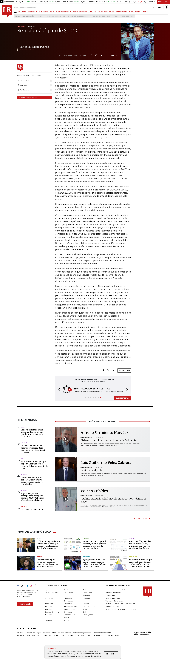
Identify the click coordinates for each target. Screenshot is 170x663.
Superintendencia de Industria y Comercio (122, 609)
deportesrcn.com (112, 635)
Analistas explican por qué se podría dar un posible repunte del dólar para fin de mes (34, 465)
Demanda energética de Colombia (75, 16)
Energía (86, 538)
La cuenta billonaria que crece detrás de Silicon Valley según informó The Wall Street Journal (140, 563)
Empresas (49, 604)
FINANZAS (22, 12)
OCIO (51, 12)
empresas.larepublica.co (61, 633)
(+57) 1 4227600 (23, 596)
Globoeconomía (89, 606)
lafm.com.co (85, 635)
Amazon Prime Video (97, 16)
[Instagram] (32, 586)
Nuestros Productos (113, 593)
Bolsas (23, 459)
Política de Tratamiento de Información (120, 604)
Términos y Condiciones (114, 601)
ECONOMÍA (32, 12)
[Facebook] (90, 55)
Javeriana (41, 16)
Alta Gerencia (69, 590)
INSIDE (145, 12)
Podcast (48, 615)
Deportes (87, 557)
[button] (58, 389)
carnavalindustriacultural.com (28, 635)
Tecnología (133, 557)
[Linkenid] (28, 586)
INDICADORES (134, 12)
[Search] (152, 7)
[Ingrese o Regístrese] (166, 7)
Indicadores (49, 609)
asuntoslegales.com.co (26, 633)
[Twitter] (96, 55)
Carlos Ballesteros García (34, 46)
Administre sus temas (28, 97)
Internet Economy (52, 612)
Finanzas (48, 606)
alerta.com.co (98, 635)
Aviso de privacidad (113, 598)
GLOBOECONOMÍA (63, 12)
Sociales (48, 620)
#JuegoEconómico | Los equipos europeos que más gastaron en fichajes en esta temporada (94, 563)
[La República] (7, 11)
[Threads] (36, 586)
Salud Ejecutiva (88, 615)
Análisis (24, 506)
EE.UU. (39, 538)
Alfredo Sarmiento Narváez (104, 432)
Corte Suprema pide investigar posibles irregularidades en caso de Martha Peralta (48, 563)
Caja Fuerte (68, 593)
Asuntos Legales (51, 593)
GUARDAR (113, 55)
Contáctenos (110, 595)
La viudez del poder (92, 470)
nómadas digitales (54, 16)
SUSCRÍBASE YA (122, 398)
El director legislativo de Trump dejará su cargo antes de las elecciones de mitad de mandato (48, 544)
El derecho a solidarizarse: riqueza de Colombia (108, 440)
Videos (66, 620)
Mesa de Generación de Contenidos (119, 590)
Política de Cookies (92, 656)
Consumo (49, 598)
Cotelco (115, 16)
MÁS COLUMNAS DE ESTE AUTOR (72, 55)
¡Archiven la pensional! (32, 509)
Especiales (68, 604)
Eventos (86, 604)
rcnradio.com (59, 635)
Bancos (24, 427)
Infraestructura (69, 609)
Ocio (85, 612)
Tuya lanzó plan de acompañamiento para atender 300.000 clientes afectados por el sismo (32, 496)
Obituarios (68, 612)
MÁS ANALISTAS (140, 519)
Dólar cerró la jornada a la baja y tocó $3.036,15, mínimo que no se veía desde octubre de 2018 (140, 544)
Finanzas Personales (71, 606)
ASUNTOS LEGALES (106, 12)
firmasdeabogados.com (82, 633)
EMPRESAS (43, 12)
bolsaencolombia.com (102, 633)
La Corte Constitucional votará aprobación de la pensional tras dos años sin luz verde (33, 449)
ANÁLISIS (92, 12)
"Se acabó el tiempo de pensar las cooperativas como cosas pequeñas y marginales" (32, 480)
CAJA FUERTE (121, 12)
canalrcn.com (47, 635)
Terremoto (125, 16)
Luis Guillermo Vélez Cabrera (105, 462)
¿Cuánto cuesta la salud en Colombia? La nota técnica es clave (113, 500)
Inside (85, 609)
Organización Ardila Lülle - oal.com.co (142, 633)
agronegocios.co (43, 633)
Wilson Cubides (94, 491)
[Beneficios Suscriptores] (159, 7)
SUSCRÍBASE (163, 2)
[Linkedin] (101, 55)
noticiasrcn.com (73, 635)
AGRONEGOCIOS (80, 12)
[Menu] (16, 11)
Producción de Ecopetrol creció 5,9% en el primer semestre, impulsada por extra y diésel (94, 544)
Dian (108, 16)
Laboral (24, 443)
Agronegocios (50, 590)
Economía (87, 598)
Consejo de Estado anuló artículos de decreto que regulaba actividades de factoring (32, 433)
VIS (132, 16)
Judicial (40, 557)
